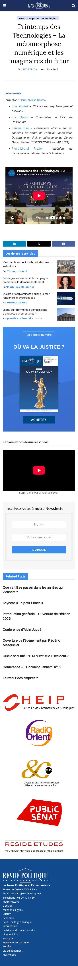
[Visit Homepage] (39, 5)
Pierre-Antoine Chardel (32, 100)
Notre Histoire (11, 901)
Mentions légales (13, 910)
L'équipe (8, 905)
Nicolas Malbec (17, 302)
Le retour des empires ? (20, 678)
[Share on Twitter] (39, 244)
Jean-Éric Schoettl (19, 318)
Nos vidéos (9, 954)
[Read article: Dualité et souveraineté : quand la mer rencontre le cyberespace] (66, 298)
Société (7, 946)
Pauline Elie (20, 128)
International (10, 926)
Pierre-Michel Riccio (27, 148)
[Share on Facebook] (63, 244)
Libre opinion (10, 934)
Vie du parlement (12, 950)
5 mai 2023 (52, 69)
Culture (7, 914)
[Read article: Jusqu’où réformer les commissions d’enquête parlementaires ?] (66, 314)
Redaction (30, 69)
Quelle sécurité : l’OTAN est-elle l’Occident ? (36, 656)
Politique (8, 938)
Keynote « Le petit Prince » (23, 603)
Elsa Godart (20, 106)
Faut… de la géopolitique (17, 922)
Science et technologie (16, 942)
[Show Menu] (4, 5)
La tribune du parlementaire (19, 930)
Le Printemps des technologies (38, 18)
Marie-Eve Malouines (20, 286)
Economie (9, 918)
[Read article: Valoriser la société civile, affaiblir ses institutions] (66, 267)
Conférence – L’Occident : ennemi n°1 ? (32, 667)
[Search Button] (73, 5)
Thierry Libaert (17, 271)
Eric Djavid (20, 117)
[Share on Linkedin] (14, 244)
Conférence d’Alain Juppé (22, 629)
